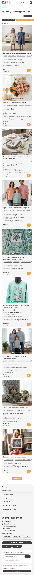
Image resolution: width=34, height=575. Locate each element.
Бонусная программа (9, 505)
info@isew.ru (8, 521)
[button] (13, 98)
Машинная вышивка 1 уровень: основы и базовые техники (16, 157)
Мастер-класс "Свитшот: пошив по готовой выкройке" (14, 357)
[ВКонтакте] (7, 546)
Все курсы (5, 487)
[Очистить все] (13, 20)
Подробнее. (12, 568)
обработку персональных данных (12, 560)
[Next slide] (31, 56)
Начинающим (6, 490)
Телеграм (17, 536)
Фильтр (29, 16)
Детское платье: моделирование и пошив (17, 53)
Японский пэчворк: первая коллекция (15, 408)
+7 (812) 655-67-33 (12, 518)
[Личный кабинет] (27, 3)
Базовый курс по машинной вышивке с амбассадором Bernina (16, 306)
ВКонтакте (7, 536)
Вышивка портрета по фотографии (14, 457)
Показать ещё (17, 478)
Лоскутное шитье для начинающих (14, 103)
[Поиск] (21, 3)
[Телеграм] (17, 546)
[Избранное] (24, 3)
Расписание (6, 502)
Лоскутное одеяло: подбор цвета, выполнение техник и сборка (14, 258)
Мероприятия (6, 498)
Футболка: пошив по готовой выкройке (16, 208)
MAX (27, 536)
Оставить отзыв (18, 542)
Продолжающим (7, 494)
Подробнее (29, 70)
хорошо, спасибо (17, 571)
